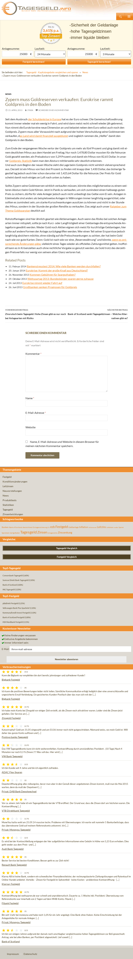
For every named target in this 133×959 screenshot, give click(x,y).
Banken (5, 527)
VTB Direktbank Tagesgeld (16, 810)
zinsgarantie (52, 533)
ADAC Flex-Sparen (12, 772)
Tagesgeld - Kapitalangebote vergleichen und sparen (52, 72)
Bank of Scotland (15, 527)
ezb (52, 527)
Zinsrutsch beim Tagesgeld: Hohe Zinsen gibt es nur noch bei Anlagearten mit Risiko (35, 314)
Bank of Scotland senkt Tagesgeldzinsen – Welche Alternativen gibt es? (98, 314)
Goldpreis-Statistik (20, 160)
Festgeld (7, 476)
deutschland (27, 527)
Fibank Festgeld (10, 903)
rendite (116, 527)
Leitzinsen (8, 486)
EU (49, 527)
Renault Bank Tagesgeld (14, 864)
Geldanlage (73, 527)
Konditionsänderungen (15, 481)
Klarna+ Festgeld (11, 884)
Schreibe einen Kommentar (53, 110)
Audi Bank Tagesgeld (13, 848)
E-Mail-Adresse (35, 412)
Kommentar (33, 353)
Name (29, 398)
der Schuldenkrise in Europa (44, 119)
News (85, 72)
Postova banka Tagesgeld (15, 737)
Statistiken (8, 504)
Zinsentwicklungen (13, 514)
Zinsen (42, 532)
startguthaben (15, 533)
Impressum (13, 953)
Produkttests (9, 500)
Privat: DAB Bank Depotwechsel (19, 791)
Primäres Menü (129, 16)
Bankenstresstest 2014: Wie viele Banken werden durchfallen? (64, 266)
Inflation (83, 527)
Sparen (121, 527)
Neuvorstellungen (12, 490)
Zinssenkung (65, 532)
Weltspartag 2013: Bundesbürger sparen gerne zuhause (60, 278)
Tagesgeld (8, 509)
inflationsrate (92, 527)
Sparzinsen (5, 533)
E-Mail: (6, 649)
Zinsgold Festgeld (11, 718)
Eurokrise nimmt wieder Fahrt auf (42, 282)
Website (30, 427)
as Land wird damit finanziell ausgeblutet (44, 135)
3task (30, 110)
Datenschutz (30, 953)
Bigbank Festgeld (11, 679)
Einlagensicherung (40, 527)
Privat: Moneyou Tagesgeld (16, 829)
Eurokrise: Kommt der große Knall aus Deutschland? (57, 270)
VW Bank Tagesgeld (12, 756)
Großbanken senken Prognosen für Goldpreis (50, 287)
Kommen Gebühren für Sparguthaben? (53, 274)
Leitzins (101, 526)
